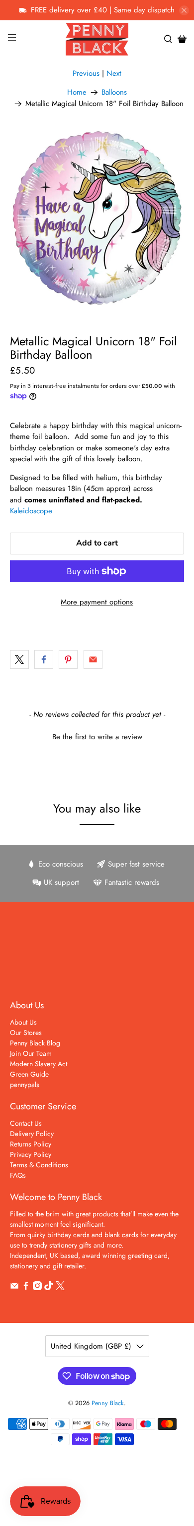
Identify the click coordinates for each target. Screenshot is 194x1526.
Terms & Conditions (39, 1165)
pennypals (24, 1085)
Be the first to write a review (97, 737)
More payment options (97, 602)
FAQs (18, 1175)
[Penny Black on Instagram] (37, 1288)
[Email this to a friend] (93, 659)
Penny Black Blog (35, 1043)
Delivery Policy (32, 1134)
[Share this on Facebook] (43, 659)
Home (77, 92)
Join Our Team (31, 1053)
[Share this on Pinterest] (68, 659)
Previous (86, 73)
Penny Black (108, 1403)
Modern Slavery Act (38, 1064)
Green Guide (29, 1074)
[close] (184, 10)
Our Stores (26, 1032)
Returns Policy (30, 1144)
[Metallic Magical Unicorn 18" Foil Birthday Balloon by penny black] (97, 218)
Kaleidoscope (31, 510)
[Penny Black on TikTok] (48, 1288)
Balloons (114, 92)
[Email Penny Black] (14, 1288)
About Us (23, 1022)
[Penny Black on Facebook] (25, 1288)
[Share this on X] (19, 659)
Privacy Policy (30, 1154)
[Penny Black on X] (60, 1288)
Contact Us (26, 1123)
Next (113, 73)
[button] (97, 735)
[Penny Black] (97, 39)
